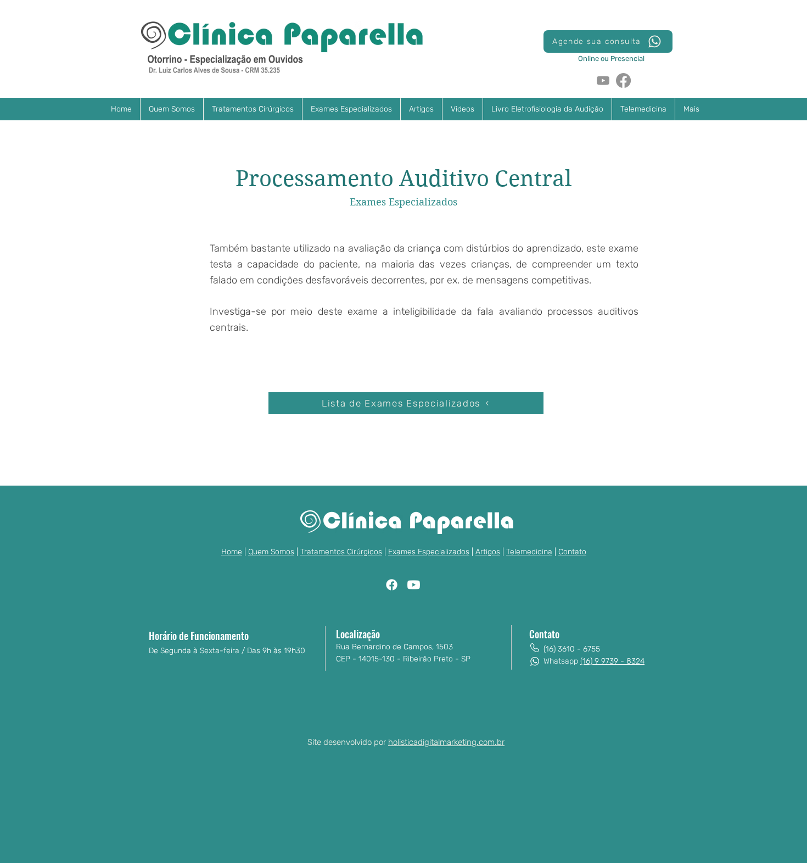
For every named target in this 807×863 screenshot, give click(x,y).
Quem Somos (271, 551)
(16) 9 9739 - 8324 (612, 661)
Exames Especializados (428, 551)
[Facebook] (623, 80)
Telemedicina (529, 551)
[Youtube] (603, 80)
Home (231, 551)
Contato (572, 551)
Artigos (487, 551)
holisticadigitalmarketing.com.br (446, 742)
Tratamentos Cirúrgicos (341, 551)
